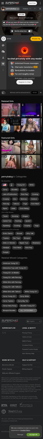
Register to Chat (24, 82)
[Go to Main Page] (13, 3)
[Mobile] (12, 185)
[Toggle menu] (2, 3)
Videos (27, 9)
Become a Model (8, 365)
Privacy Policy (27, 333)
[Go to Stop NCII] (15, 411)
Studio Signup (7, 369)
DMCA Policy (26, 341)
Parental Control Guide (30, 349)
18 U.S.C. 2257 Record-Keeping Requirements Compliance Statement (17, 420)
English (32, 321)
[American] (4, 185)
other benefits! (29, 78)
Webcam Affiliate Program (11, 373)
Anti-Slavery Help (28, 353)
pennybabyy (7, 176)
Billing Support (27, 369)
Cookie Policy (25, 430)
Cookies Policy (27, 345)
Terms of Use (27, 337)
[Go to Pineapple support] (3, 411)
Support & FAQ (27, 365)
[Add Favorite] (3, 38)
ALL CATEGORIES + (27, 310)
